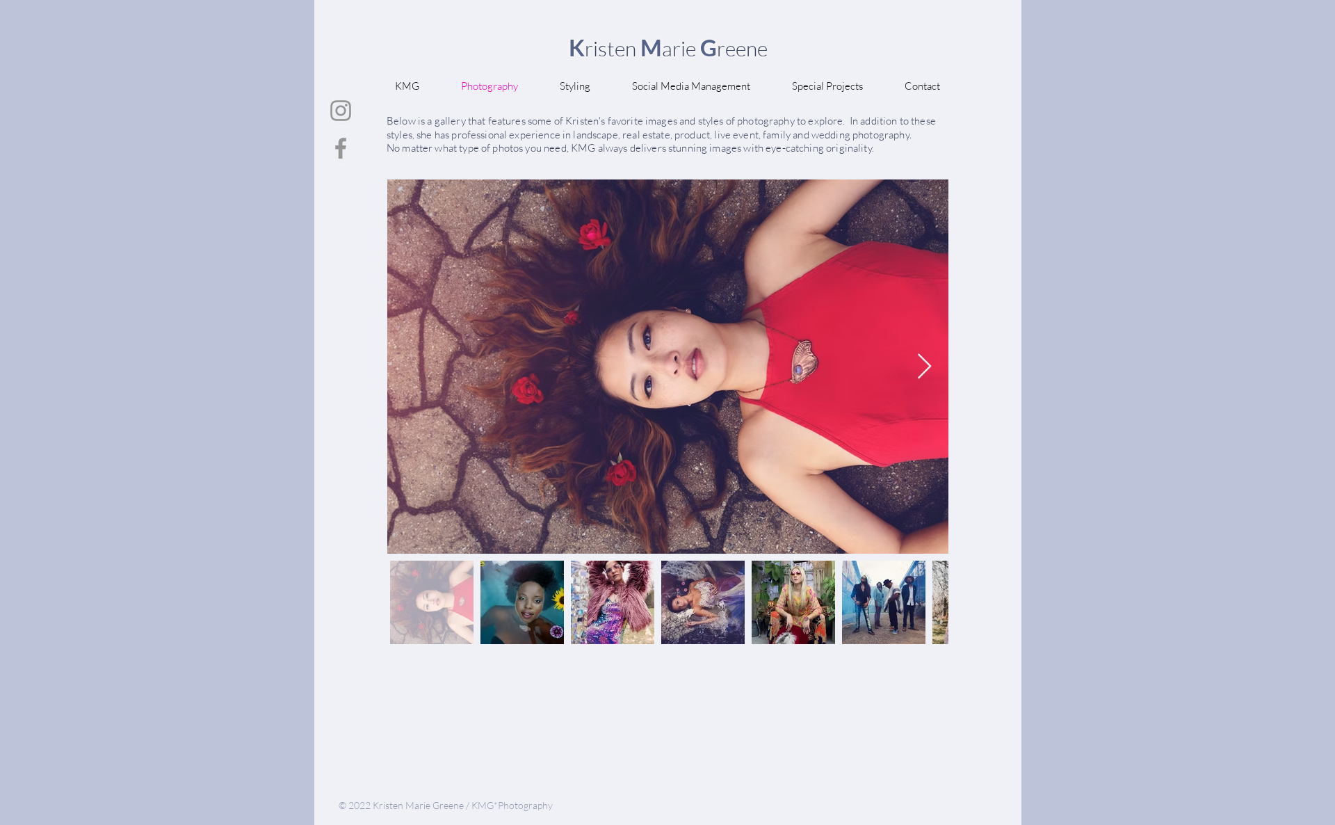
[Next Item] (924, 367)
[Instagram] (341, 111)
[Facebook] (341, 148)
